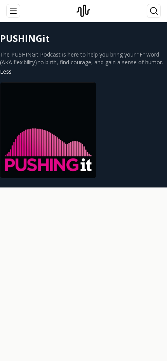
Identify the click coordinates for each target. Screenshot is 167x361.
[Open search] (154, 11)
